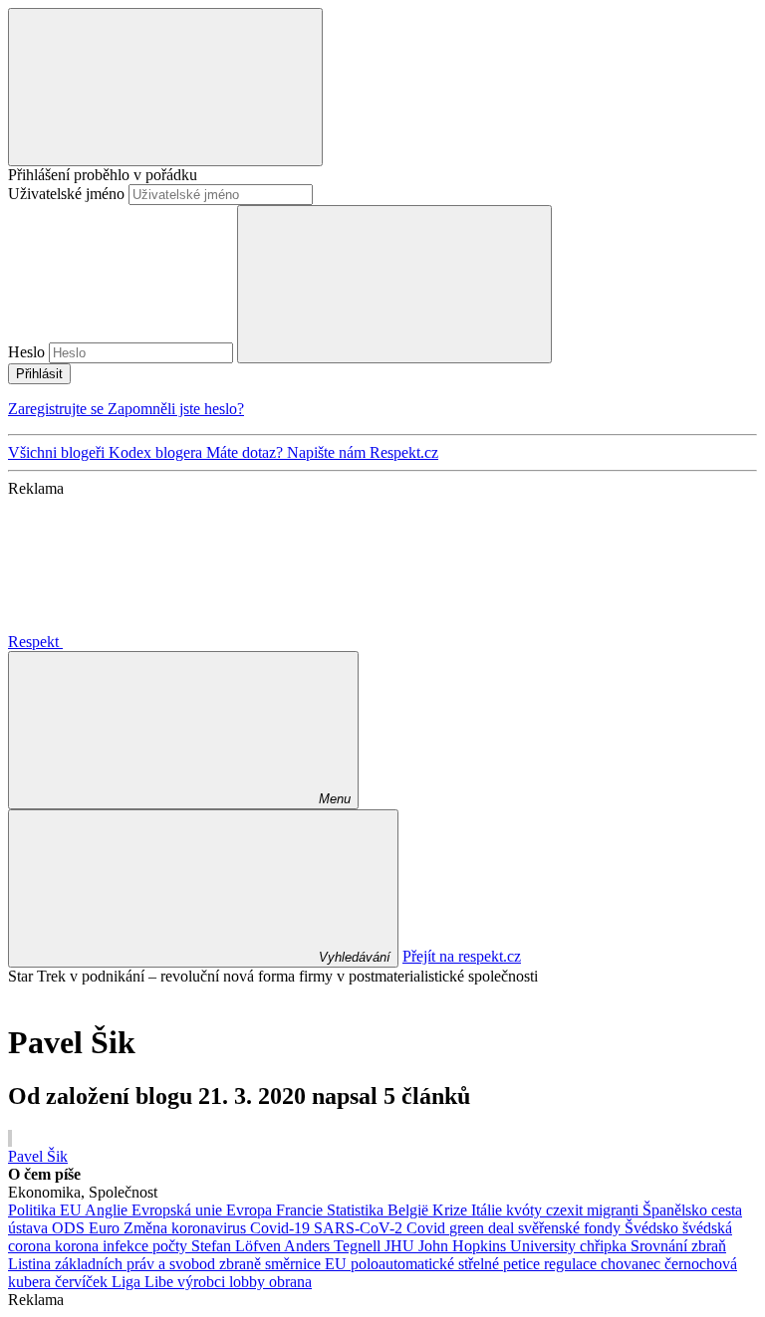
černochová (700, 1263)
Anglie (108, 1210)
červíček (83, 1281)
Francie (301, 1210)
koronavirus (210, 1227)
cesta (726, 1210)
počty (171, 1245)
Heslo (26, 351)
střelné (480, 1263)
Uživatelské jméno (66, 193)
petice (523, 1263)
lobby (249, 1281)
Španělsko (676, 1210)
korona (79, 1245)
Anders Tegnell (334, 1245)
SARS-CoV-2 (360, 1227)
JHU (401, 1245)
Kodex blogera (157, 452)
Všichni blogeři (58, 452)
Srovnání (661, 1245)
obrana (290, 1281)
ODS (70, 1227)
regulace (572, 1263)
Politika (34, 1210)
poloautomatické (404, 1263)
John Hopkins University (499, 1245)
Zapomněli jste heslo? (176, 408)
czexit (566, 1210)
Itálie (488, 1210)
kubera (31, 1281)
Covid (427, 1227)
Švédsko (653, 1227)
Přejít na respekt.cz (461, 956)
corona (31, 1245)
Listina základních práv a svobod (113, 1263)
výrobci (203, 1281)
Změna (147, 1227)
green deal (483, 1227)
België (409, 1210)
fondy (604, 1227)
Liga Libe (144, 1281)
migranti (614, 1210)
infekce (127, 1245)
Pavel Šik (38, 1156)
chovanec (632, 1263)
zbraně (242, 1263)
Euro (106, 1227)
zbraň (708, 1245)
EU (72, 1210)
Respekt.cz (404, 452)
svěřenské (551, 1227)
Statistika (357, 1210)
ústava (30, 1227)
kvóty (526, 1210)
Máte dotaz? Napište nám (288, 452)
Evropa (251, 1210)
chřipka (605, 1245)
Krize (451, 1210)
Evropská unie (178, 1210)
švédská (707, 1227)
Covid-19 (282, 1227)
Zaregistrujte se (58, 408)
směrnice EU (308, 1263)
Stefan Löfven (237, 1245)
